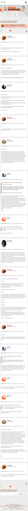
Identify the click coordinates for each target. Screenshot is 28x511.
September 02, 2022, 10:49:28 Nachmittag (12, 64)
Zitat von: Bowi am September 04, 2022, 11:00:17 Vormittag (10, 405)
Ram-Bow (10, 85)
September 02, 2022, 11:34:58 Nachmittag (12, 91)
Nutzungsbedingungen (19, 508)
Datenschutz (11, 508)
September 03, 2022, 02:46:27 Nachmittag (12, 352)
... (5, 30)
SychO (18, 507)
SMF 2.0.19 (8, 505)
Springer (7, 26)
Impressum (6, 508)
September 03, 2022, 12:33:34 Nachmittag (12, 275)
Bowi (9, 217)
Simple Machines (19, 505)
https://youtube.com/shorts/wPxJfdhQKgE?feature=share (12, 77)
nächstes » (25, 26)
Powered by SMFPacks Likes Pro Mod (20, 506)
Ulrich (9, 173)
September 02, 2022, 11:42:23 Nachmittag (12, 123)
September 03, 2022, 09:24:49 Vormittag (12, 249)
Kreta (9, 140)
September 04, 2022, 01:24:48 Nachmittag (12, 401)
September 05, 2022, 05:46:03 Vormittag (12, 426)
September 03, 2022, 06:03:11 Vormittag (12, 146)
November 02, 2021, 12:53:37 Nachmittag (12, 42)
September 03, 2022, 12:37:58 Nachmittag (12, 331)
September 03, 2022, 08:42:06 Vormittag (12, 223)
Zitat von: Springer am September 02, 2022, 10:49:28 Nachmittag (11, 182)
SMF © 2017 (13, 505)
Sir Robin (10, 240)
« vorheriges (20, 26)
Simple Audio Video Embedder (6, 506)
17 (17, 30)
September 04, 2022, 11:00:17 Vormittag (12, 383)
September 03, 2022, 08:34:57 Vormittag (12, 179)
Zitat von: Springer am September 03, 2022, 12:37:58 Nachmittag (11, 356)
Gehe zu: (15, 494)
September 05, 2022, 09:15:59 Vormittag (12, 471)
